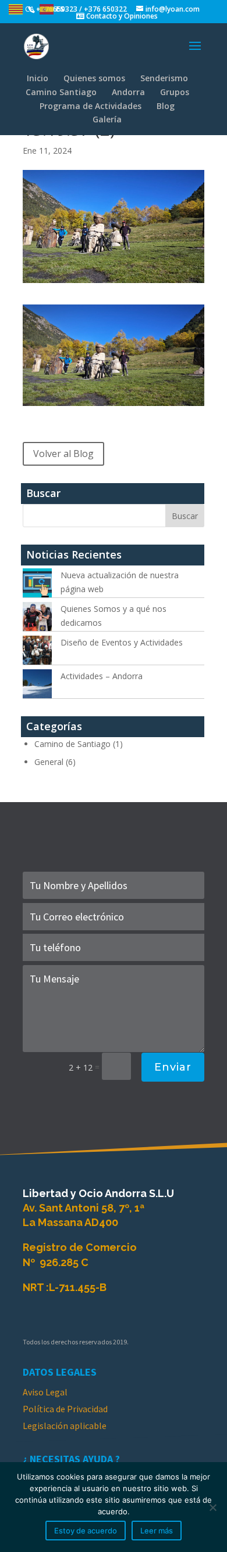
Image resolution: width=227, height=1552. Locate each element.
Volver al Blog (63, 453)
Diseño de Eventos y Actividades (122, 642)
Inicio (37, 78)
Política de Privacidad (65, 1409)
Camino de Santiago (72, 743)
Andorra (128, 91)
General (48, 761)
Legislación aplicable (65, 1425)
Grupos (174, 91)
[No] (212, 1507)
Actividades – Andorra (102, 675)
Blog (166, 105)
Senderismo (164, 78)
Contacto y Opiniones (121, 16)
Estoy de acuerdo (85, 1530)
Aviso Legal (45, 1392)
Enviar (172, 1067)
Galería (107, 119)
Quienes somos (94, 78)
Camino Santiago (61, 91)
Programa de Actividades (90, 105)
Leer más (156, 1530)
